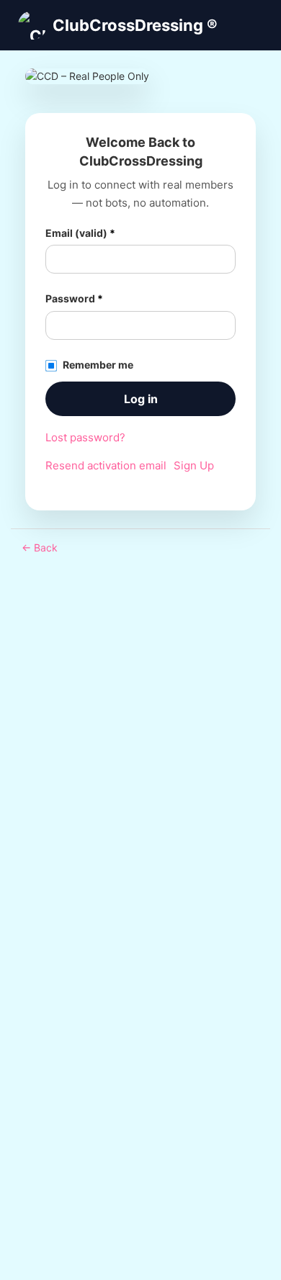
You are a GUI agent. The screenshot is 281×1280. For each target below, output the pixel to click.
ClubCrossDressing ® (135, 25)
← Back (40, 547)
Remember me (98, 365)
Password (74, 298)
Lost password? (85, 437)
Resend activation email (105, 465)
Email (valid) (80, 233)
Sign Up (194, 465)
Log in (141, 399)
